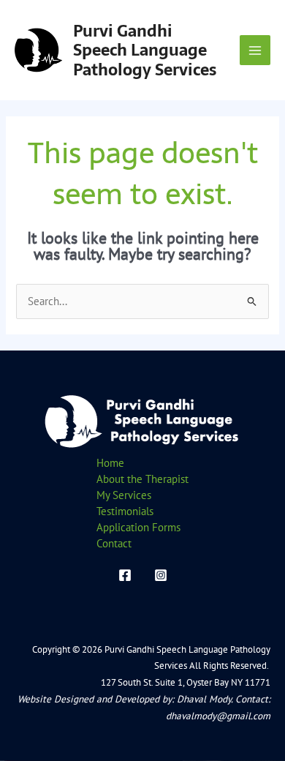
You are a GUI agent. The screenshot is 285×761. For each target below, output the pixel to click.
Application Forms (138, 527)
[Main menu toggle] (255, 50)
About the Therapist (142, 479)
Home (110, 463)
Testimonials (124, 511)
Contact (114, 543)
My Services (123, 495)
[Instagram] (160, 575)
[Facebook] (125, 575)
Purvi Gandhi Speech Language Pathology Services (144, 50)
